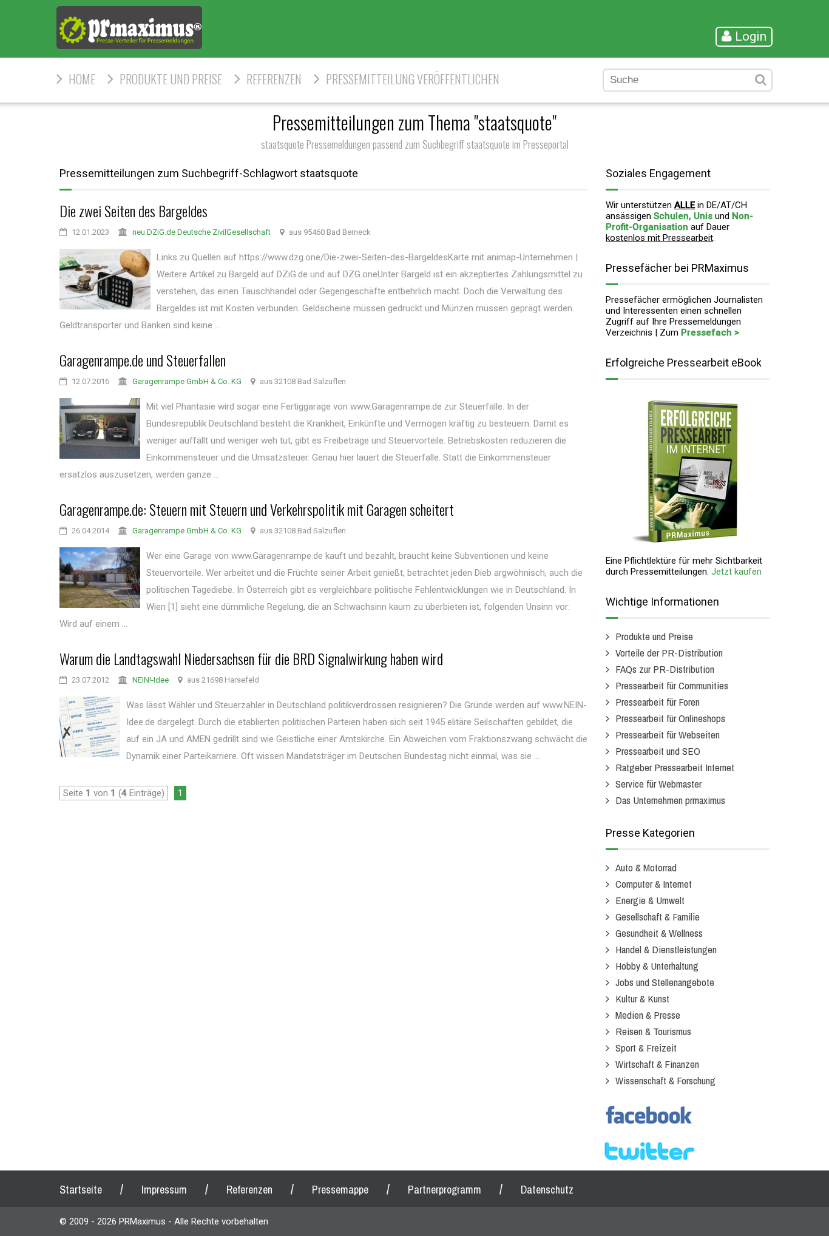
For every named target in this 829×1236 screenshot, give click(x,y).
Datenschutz (547, 1189)
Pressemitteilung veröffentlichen (412, 79)
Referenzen (274, 79)
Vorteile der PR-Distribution (669, 653)
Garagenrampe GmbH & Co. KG (187, 381)
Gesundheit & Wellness (659, 933)
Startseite (80, 1189)
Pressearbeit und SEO (657, 751)
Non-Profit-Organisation (679, 221)
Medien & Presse (647, 1015)
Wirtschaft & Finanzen (657, 1064)
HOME (82, 79)
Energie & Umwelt (650, 900)
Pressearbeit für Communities (671, 685)
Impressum (164, 1189)
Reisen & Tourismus (653, 1031)
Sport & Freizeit (646, 1048)
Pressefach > (710, 332)
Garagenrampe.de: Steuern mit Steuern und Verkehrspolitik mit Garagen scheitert (256, 509)
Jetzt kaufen (736, 571)
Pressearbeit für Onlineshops (670, 718)
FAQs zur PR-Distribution (664, 669)
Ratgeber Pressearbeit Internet (674, 767)
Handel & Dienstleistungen (666, 949)
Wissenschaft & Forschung (665, 1080)
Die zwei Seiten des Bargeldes (133, 210)
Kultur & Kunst (642, 998)
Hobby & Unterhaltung (657, 966)
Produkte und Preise (171, 79)
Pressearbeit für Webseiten (667, 734)
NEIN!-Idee (150, 679)
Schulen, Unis (683, 216)
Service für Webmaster (658, 784)
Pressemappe (340, 1189)
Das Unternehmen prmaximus (670, 800)
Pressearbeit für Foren (657, 702)
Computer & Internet (653, 884)
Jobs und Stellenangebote (664, 982)
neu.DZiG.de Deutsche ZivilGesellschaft (201, 232)
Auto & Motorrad (646, 867)
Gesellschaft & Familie (657, 917)
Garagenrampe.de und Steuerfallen (142, 360)
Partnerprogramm (444, 1189)
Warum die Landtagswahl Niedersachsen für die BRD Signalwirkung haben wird (251, 658)
